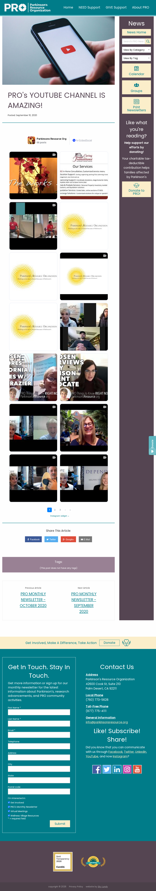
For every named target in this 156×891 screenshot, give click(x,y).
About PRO (140, 7)
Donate (109, 642)
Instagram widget (59, 516)
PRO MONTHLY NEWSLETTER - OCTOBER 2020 (33, 599)
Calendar (136, 74)
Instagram (120, 756)
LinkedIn (140, 752)
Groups (136, 91)
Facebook (115, 752)
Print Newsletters (136, 109)
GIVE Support (116, 7)
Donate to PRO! (136, 192)
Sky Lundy (103, 886)
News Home (136, 32)
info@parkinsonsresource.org (107, 722)
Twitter (129, 752)
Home (68, 7)
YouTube (92, 756)
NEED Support (89, 7)
